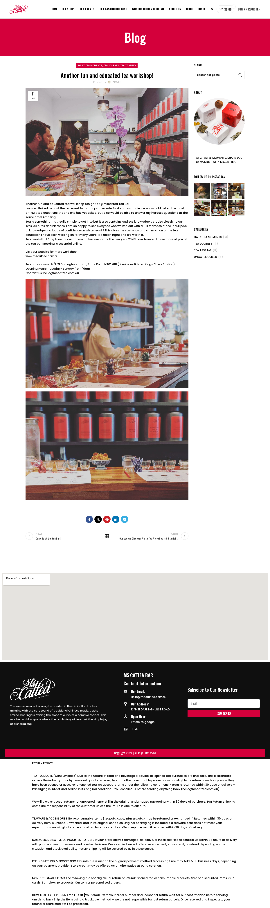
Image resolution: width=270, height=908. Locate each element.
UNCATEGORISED (205, 257)
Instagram (139, 729)
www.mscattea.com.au (42, 256)
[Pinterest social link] (107, 519)
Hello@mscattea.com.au (149, 697)
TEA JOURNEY (111, 65)
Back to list (106, 536)
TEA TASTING (128, 65)
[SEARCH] (240, 75)
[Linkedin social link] (115, 519)
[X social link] (98, 519)
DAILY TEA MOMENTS (90, 65)
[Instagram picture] (202, 191)
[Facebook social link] (89, 519)
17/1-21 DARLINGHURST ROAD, (150, 709)
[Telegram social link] (124, 519)
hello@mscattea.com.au (61, 273)
